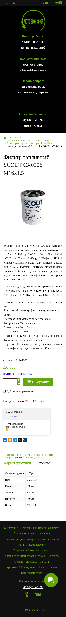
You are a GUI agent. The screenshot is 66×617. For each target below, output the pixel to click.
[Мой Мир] (15, 440)
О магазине (11, 527)
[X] (20, 440)
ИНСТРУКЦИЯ (35, 401)
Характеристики (17, 463)
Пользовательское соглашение (32, 533)
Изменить (12, 416)
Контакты (53, 555)
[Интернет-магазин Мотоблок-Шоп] (33, 20)
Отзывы (43, 463)
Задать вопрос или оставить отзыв (24, 555)
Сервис (18, 561)
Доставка (31, 561)
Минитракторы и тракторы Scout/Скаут (30, 143)
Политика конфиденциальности (40, 527)
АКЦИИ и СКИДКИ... (28, 457)
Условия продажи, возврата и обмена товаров (31, 539)
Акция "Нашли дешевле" (32, 544)
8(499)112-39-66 (33, 125)
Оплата (44, 561)
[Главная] (5, 137)
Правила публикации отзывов (31, 550)
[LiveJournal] (25, 440)
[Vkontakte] (38, 594)
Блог (42, 567)
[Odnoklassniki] (26, 594)
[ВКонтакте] (5, 440)
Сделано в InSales (33, 609)
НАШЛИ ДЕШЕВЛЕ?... (17, 374)
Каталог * (15, 137)
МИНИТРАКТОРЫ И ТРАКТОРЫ (28, 140)
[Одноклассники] (10, 440)
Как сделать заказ (31, 572)
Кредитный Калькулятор (21, 567)
